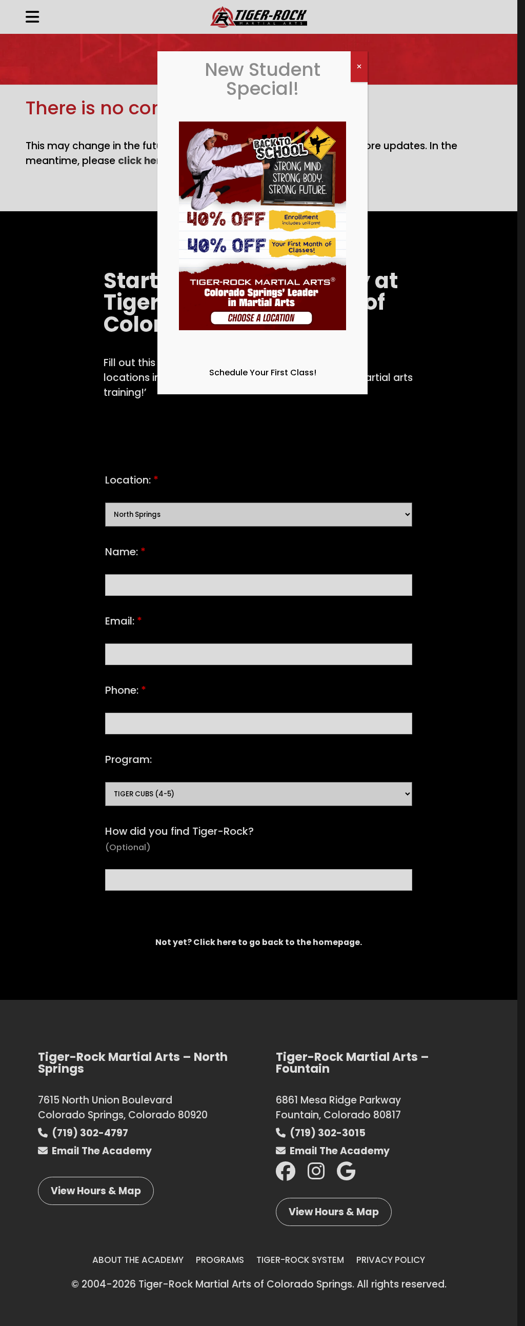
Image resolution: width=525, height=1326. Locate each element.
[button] (262, 231)
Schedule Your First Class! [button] (262, 372)
